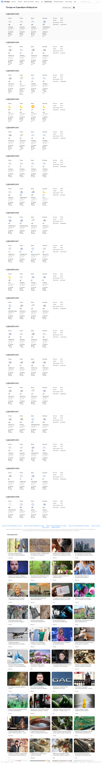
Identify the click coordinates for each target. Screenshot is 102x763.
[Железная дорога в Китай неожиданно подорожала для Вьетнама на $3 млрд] (84, 748)
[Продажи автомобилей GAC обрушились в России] (62, 682)
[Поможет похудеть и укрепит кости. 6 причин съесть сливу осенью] (84, 593)
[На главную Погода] (6, 1)
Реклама (11, 762)
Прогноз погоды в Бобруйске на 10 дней (79, 525)
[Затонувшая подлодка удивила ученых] (17, 682)
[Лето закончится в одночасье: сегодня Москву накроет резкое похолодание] (84, 548)
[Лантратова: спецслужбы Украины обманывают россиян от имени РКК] (39, 704)
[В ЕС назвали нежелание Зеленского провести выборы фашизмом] (39, 682)
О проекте (49, 762)
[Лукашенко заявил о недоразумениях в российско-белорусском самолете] (17, 637)
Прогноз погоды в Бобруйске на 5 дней (34, 525)
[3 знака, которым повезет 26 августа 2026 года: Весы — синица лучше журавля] (17, 726)
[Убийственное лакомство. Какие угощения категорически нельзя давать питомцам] (62, 548)
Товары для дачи (55, 527)
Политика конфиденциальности (59, 762)
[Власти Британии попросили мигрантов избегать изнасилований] (39, 593)
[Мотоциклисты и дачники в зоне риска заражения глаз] (84, 615)
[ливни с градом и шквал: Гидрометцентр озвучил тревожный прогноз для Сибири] (84, 704)
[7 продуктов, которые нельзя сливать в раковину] (39, 748)
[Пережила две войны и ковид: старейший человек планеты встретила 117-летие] (17, 593)
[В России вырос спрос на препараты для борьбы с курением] (84, 571)
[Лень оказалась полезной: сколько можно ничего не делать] (84, 637)
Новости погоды (95, 525)
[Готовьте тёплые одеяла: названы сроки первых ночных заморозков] (62, 726)
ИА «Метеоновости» (97, 762)
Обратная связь (82, 762)
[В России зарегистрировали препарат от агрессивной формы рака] (17, 660)
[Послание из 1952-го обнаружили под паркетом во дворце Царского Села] (39, 548)
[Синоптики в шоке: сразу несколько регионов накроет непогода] (17, 615)
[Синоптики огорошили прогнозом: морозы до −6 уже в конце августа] (84, 682)
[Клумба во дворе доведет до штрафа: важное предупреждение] (62, 571)
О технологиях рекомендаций (72, 762)
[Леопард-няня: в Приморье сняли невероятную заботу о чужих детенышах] (39, 571)
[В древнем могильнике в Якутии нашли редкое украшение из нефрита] (84, 726)
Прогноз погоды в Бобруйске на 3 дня (12, 525)
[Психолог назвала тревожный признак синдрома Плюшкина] (84, 660)
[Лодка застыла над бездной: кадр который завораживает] (17, 704)
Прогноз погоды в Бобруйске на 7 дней (56, 525)
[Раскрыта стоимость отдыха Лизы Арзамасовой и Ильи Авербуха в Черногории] (17, 748)
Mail (2, 762)
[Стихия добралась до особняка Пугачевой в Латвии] (62, 637)
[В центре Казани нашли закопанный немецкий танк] (39, 615)
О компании (6, 762)
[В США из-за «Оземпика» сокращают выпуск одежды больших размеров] (39, 637)
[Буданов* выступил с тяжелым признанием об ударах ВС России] (17, 571)
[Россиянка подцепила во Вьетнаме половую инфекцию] (17, 548)
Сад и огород (45, 527)
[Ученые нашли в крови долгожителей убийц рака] (62, 615)
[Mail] (2, 1)
